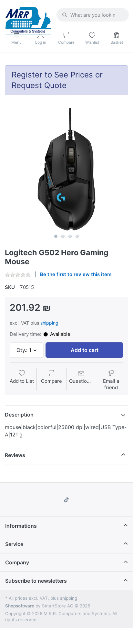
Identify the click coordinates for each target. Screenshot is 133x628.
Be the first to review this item (75, 274)
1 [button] (55, 236)
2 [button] (63, 236)
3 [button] (70, 236)
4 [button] (77, 236)
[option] (66, 169)
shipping (49, 323)
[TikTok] (66, 500)
